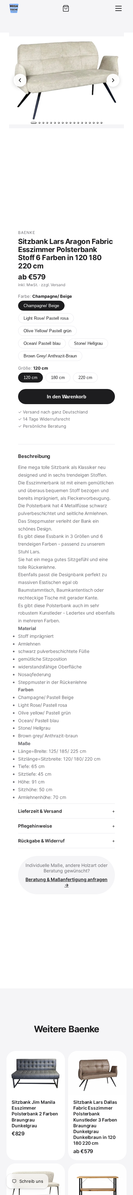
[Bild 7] (59, 123)
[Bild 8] (63, 123)
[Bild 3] (43, 123)
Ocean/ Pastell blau (42, 343)
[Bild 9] (66, 123)
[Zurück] (20, 80)
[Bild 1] (33, 123)
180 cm (58, 377)
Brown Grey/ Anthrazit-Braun (50, 356)
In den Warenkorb (66, 396)
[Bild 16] (94, 123)
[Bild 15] (90, 123)
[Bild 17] (97, 123)
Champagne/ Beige (41, 305)
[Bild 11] (74, 123)
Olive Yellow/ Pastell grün (47, 330)
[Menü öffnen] (118, 8)
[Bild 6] (55, 123)
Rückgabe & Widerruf (41, 840)
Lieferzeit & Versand (40, 811)
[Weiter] (113, 80)
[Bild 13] (82, 123)
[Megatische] (14, 8)
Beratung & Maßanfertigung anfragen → (66, 882)
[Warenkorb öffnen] (66, 8)
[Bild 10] (70, 123)
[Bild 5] (51, 123)
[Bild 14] (86, 123)
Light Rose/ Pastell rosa (46, 318)
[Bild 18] (101, 123)
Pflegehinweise (35, 826)
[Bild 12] (78, 123)
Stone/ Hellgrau (88, 343)
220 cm (85, 377)
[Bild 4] (47, 123)
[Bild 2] (39, 123)
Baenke (26, 232)
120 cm (30, 377)
